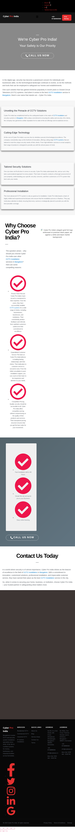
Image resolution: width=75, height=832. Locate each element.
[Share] (9, 828)
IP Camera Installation (20, 740)
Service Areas (35, 737)
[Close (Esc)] (13, 828)
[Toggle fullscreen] (5, 828)
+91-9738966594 (56, 18)
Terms (33, 742)
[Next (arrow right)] (5, 831)
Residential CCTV (22, 731)
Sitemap (69, 823)
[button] (37, 17)
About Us (34, 731)
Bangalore (6, 95)
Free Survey (66, 17)
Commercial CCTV (23, 734)
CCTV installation (55, 92)
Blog (32, 734)
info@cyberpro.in (53, 753)
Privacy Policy (48, 823)
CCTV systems (59, 140)
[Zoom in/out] (1, 828)
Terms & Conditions (59, 823)
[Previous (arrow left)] (1, 831)
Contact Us (34, 740)
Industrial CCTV (22, 737)
